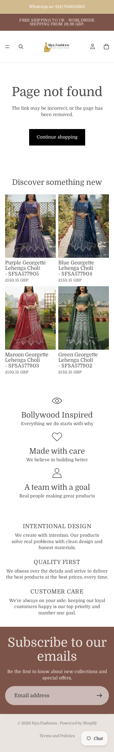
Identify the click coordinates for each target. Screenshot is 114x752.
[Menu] (7, 46)
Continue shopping (57, 136)
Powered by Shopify (78, 723)
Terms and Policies (57, 736)
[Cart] (106, 47)
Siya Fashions (45, 723)
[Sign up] (99, 695)
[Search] (21, 47)
